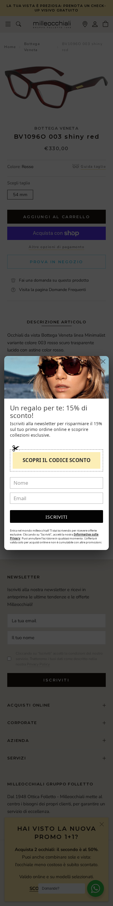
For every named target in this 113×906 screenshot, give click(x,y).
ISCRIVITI (56, 517)
